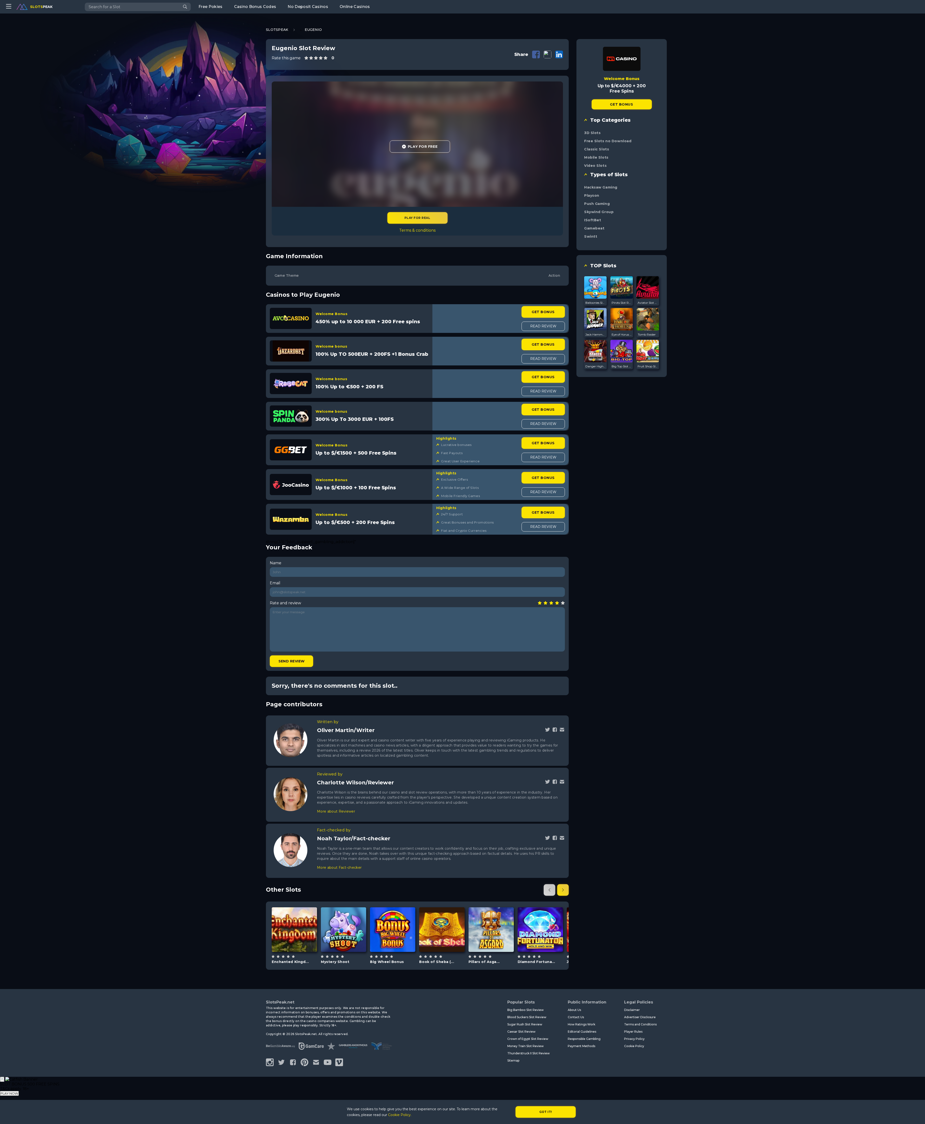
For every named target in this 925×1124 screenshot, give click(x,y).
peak (41, 7)
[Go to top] (916, 1114)
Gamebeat (594, 228)
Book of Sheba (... (436, 962)
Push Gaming (597, 204)
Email (275, 583)
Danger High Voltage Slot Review (595, 366)
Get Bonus (543, 312)
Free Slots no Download (607, 141)
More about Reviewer (336, 811)
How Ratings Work (581, 1024)
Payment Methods (581, 1046)
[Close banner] (2, 1079)
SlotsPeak (277, 29)
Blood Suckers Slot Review (526, 1017)
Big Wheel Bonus (387, 962)
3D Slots (592, 133)
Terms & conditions (417, 230)
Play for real (417, 218)
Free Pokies (210, 6)
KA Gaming (344, 917)
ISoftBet (592, 220)
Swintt (590, 236)
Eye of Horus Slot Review (622, 334)
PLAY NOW (9, 1093)
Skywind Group (392, 917)
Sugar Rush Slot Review (524, 1024)
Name (275, 563)
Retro (398, 941)
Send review (291, 661)
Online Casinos (355, 6)
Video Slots (595, 165)
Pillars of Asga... (484, 962)
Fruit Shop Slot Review (648, 366)
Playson (540, 917)
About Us (574, 1010)
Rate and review (285, 603)
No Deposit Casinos (308, 6)
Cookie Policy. (399, 1115)
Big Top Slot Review (622, 366)
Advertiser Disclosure (640, 1017)
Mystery (349, 941)
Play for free (294, 929)
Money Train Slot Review (525, 1046)
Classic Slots (596, 149)
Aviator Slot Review (648, 302)
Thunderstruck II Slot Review (528, 1053)
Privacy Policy (634, 1039)
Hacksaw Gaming (600, 187)
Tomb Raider (647, 334)
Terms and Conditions (640, 1024)
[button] (549, 890)
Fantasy (299, 941)
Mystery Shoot (335, 962)
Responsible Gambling (584, 1039)
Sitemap (513, 1060)
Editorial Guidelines (582, 1031)
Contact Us (576, 1017)
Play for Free (422, 146)
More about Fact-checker (339, 867)
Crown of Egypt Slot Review (527, 1039)
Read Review (543, 326)
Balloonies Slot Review (595, 302)
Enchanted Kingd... (290, 962)
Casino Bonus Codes (255, 6)
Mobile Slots (596, 157)
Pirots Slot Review (622, 302)
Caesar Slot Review (521, 1031)
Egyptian (447, 941)
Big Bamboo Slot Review (525, 1010)
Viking (496, 941)
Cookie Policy (634, 1046)
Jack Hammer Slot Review (595, 334)
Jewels (545, 941)
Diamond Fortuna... (536, 962)
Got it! (545, 1112)
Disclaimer (632, 1010)
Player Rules (633, 1031)
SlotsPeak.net (280, 1002)
